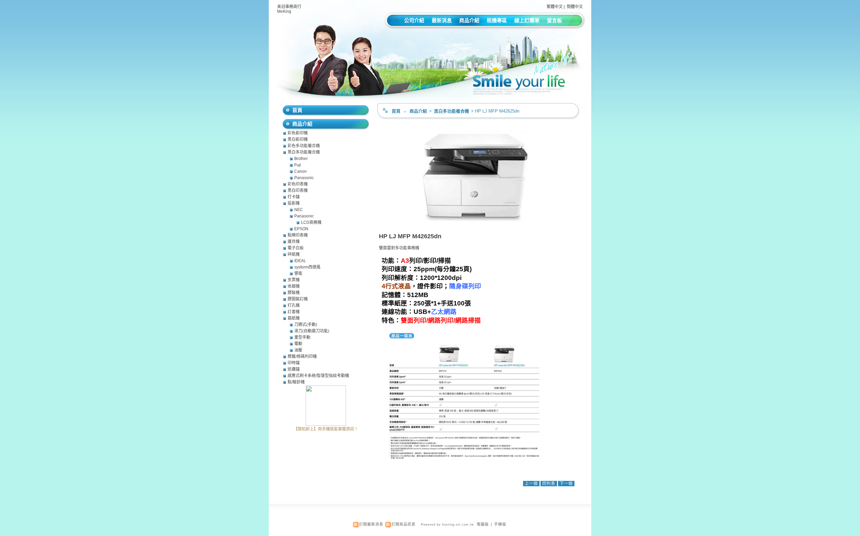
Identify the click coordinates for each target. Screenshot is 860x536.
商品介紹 (469, 20)
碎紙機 (294, 254)
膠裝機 (294, 292)
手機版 (500, 524)
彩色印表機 (298, 184)
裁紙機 (294, 318)
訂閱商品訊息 (403, 524)
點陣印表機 (298, 235)
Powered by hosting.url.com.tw (447, 524)
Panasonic (304, 177)
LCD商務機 (311, 222)
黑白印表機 (298, 190)
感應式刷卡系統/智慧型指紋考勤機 (318, 375)
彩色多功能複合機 (304, 145)
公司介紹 (414, 20)
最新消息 (442, 20)
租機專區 (497, 20)
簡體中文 (575, 6)
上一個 (531, 483)
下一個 (566, 483)
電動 (298, 343)
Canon (300, 171)
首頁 (396, 111)
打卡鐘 (294, 197)
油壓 (298, 350)
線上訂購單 (527, 20)
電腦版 (483, 524)
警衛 (298, 273)
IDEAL (300, 260)
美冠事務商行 (289, 6)
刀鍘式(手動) (305, 324)
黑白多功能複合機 (452, 111)
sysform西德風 (307, 267)
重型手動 (302, 337)
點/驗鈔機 (296, 382)
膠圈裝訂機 (298, 299)
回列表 (548, 483)
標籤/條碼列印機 (302, 356)
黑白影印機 (298, 139)
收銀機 (294, 286)
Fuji (297, 165)
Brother (301, 158)
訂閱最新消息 (371, 524)
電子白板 (296, 248)
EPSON (301, 228)
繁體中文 (555, 6)
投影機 (294, 203)
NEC (298, 209)
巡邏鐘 (294, 369)
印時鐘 (294, 363)
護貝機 (294, 241)
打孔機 (294, 305)
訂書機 (294, 312)
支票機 (294, 280)
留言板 (554, 20)
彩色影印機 (298, 133)
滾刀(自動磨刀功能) (311, 331)
